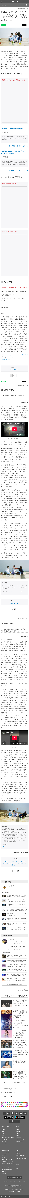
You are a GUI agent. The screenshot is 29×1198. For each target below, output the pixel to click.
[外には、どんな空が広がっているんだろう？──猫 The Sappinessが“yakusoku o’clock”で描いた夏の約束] (6, 1024)
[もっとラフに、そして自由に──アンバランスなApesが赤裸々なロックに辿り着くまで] (4, 965)
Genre (4, 1126)
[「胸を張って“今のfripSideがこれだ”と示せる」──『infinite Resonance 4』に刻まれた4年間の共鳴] (6, 1013)
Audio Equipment (20, 1139)
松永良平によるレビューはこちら (18, 146)
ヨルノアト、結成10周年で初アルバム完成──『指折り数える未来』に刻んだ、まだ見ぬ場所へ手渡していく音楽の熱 (20, 1044)
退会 (17, 1168)
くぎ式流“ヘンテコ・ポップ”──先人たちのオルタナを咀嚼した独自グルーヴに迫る (20, 1053)
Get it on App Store (8, 1117)
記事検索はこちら (6, 1097)
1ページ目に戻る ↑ (14, 859)
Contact (17, 1164)
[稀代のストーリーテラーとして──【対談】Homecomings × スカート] (4, 924)
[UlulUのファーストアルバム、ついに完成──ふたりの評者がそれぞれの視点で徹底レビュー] (4, 900)
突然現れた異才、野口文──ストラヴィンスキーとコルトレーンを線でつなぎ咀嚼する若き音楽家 (16, 897)
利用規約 (4, 1157)
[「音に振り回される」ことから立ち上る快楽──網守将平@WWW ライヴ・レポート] (4, 914)
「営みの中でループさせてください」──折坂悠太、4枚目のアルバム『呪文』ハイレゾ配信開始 (16, 957)
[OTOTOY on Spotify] (16, 1113)
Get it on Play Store (20, 1117)
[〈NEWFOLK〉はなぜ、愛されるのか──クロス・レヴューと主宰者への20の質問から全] (4, 910)
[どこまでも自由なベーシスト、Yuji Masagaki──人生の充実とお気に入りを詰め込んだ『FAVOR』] (4, 970)
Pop (3, 1133)
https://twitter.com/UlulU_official (18, 355)
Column (17, 1133)
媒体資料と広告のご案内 (7, 1169)
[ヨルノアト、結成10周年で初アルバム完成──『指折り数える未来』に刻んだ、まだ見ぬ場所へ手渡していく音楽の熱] (6, 1044)
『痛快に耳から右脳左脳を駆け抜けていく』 (13, 129)
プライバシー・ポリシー (7, 1159)
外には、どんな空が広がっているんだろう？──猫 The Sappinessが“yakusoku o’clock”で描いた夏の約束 (20, 1024)
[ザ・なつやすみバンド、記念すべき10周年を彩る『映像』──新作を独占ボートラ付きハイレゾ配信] (4, 928)
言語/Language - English (15, 1177)
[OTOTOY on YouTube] (20, 1113)
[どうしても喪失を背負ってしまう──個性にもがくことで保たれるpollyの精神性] (4, 960)
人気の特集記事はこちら (8, 1089)
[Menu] (1, 1)
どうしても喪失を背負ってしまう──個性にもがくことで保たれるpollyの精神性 (16, 960)
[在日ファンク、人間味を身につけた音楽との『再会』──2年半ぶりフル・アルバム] (4, 919)
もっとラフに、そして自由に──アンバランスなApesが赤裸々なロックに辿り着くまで (16, 965)
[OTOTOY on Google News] (25, 1113)
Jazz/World (4, 1143)
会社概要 (4, 1155)
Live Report (18, 1137)
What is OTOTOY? (6, 1152)
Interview (18, 1131)
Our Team (4, 1171)
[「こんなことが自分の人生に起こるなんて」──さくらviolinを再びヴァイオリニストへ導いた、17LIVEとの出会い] (6, 1034)
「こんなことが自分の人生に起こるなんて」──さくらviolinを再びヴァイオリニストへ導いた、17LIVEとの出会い (20, 1034)
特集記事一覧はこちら (7, 1093)
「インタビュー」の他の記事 (13, 996)
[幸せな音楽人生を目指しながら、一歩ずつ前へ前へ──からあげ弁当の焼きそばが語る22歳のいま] (4, 979)
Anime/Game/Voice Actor (8, 1137)
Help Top (18, 1152)
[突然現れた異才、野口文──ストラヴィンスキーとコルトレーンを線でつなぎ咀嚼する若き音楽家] (4, 896)
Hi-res (3, 1129)
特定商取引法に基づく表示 (8, 1161)
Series (17, 1129)
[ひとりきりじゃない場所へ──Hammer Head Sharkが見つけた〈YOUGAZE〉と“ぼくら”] (6, 1003)
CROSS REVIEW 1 (14, 370)
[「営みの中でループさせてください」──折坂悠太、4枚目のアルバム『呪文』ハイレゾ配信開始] (4, 956)
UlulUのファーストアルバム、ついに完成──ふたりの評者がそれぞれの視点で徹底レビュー (14, 863)
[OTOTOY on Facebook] (12, 1113)
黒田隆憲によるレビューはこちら (18, 170)
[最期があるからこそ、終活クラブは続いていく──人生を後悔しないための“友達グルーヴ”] (4, 974)
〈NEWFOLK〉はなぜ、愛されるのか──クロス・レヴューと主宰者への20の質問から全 (17, 910)
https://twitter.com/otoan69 (8, 846)
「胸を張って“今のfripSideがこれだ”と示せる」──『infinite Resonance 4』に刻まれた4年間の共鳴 (20, 1013)
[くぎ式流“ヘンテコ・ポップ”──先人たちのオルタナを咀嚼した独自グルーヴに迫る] (6, 1054)
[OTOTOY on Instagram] (8, 1113)
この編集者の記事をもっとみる (15, 984)
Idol (3, 1135)
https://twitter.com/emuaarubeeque (16, 592)
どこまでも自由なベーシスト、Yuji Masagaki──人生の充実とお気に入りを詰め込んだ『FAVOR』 (17, 971)
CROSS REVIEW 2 (14, 603)
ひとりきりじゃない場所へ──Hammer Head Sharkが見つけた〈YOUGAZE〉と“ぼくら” (20, 1002)
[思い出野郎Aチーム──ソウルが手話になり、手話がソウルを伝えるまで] (4, 905)
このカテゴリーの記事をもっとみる (15, 1082)
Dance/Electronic (6, 1141)
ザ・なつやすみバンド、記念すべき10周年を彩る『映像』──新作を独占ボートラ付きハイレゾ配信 (16, 929)
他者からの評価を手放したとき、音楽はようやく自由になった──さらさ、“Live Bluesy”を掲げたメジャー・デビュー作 (20, 1074)
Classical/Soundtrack (7, 1146)
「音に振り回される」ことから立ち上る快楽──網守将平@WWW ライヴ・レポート (16, 914)
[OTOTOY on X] (4, 1113)
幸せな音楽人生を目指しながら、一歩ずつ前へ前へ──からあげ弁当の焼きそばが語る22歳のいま (16, 980)
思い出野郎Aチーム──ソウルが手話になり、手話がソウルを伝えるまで (16, 905)
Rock (3, 1131)
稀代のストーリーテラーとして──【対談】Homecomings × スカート (16, 924)
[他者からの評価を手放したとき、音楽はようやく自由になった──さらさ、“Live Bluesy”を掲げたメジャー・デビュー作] (6, 1074)
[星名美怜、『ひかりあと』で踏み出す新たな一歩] (6, 1064)
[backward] (1, 1196)
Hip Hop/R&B (5, 1139)
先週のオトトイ (19, 1141)
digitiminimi (12, 1191)
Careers (4, 1173)
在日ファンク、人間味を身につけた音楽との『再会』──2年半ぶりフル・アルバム (16, 919)
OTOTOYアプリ (5, 1167)
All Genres (9, 1126)
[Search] (27, 5)
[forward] (9, 1196)
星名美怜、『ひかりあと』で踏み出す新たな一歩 (20, 1062)
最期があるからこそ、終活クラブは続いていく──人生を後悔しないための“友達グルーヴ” (17, 975)
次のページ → (14, 367)
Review (17, 1135)
